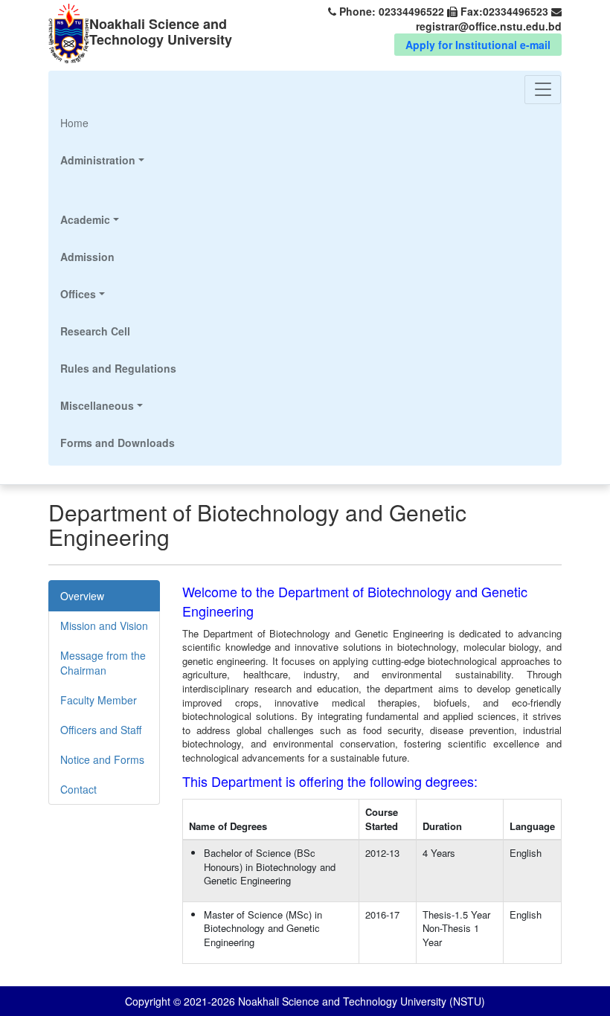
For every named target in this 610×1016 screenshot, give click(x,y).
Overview (82, 595)
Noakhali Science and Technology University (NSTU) (360, 1001)
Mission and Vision (104, 625)
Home (94, 122)
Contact (78, 789)
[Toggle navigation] (542, 89)
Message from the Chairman (103, 663)
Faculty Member (98, 699)
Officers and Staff (100, 729)
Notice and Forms (102, 759)
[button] (118, 160)
